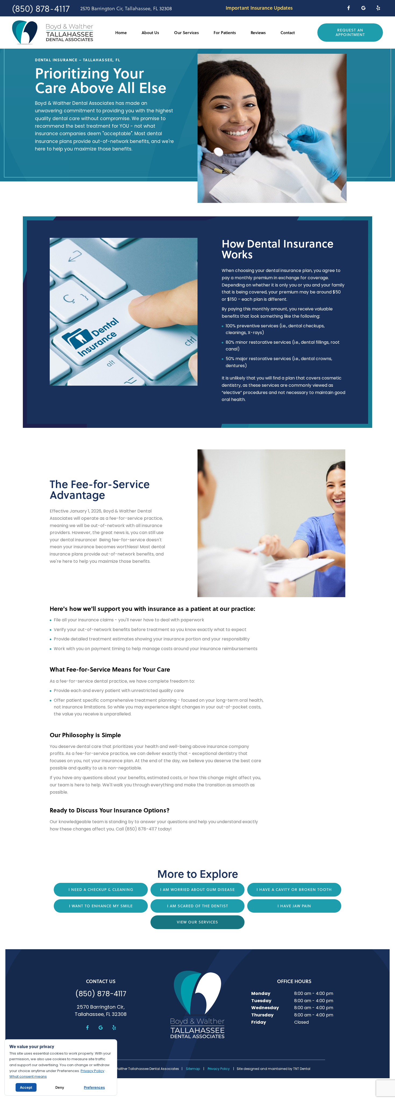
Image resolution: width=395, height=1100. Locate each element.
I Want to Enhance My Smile (101, 906)
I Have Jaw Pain (294, 906)
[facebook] (348, 8)
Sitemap (193, 1069)
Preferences (94, 1087)
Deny (59, 1087)
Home (121, 32)
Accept (26, 1087)
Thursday (262, 1015)
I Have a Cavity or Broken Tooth (294, 889)
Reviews (258, 32)
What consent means (28, 1076)
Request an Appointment (350, 32)
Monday (260, 994)
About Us (150, 32)
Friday (258, 1022)
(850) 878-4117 (41, 8)
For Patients (225, 32)
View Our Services (197, 922)
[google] (363, 8)
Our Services (186, 32)
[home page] (52, 32)
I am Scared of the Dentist (197, 906)
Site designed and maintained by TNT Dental (273, 1069)
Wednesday (265, 1008)
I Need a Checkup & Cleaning (101, 889)
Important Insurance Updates (259, 7)
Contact (288, 32)
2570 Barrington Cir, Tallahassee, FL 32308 (126, 8)
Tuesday (261, 1001)
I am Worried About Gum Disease (197, 889)
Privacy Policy (219, 1069)
